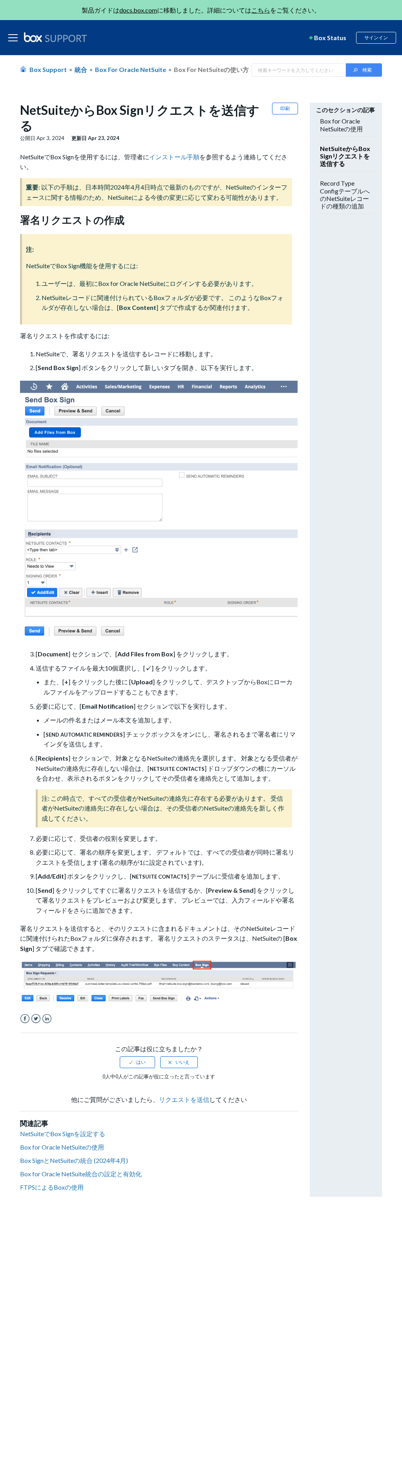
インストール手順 (174, 156)
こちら (260, 10)
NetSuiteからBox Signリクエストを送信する (345, 156)
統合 (81, 69)
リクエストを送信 (184, 1099)
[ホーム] (55, 37)
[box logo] (55, 37)
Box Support (48, 69)
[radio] (137, 1062)
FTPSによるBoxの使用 (52, 1187)
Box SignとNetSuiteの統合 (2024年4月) (74, 1160)
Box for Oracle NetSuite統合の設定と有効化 (81, 1173)
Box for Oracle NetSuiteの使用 (62, 1147)
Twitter (36, 1019)
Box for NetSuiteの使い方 (211, 69)
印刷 (285, 108)
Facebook (25, 1019)
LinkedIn (47, 1019)
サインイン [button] (376, 38)
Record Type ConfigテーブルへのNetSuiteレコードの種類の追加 (345, 194)
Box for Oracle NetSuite (130, 69)
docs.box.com (138, 10)
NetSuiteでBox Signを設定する (62, 1133)
